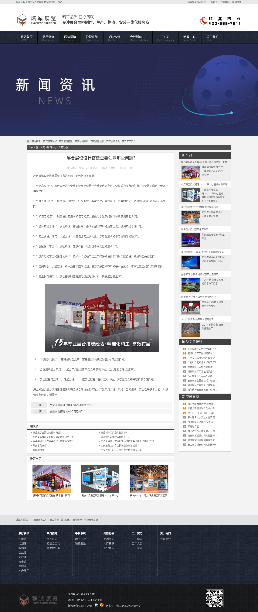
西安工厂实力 (129, 141)
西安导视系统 (81, 141)
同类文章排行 (192, 342)
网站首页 (27, 38)
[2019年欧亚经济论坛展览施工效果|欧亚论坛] (191, 269)
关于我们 (212, 38)
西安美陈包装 (97, 141)
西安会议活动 (113, 141)
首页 (42, 147)
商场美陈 (109, 539)
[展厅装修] (129, 90)
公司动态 (63, 147)
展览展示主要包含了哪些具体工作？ (206, 385)
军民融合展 (38, 450)
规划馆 (22, 543)
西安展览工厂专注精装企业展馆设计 (119, 445)
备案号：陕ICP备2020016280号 (123, 605)
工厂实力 (165, 38)
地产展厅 (24, 570)
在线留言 (213, 2)
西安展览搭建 (66, 141)
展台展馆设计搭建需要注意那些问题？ (207, 440)
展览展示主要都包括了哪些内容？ (205, 380)
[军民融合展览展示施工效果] (191, 246)
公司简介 (165, 539)
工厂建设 (137, 539)
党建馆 (22, 557)
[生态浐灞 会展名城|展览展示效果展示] (191, 291)
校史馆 (22, 561)
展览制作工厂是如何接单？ (114, 432)
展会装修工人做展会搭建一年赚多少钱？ (53, 441)
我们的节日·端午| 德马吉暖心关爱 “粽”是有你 (210, 413)
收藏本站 (224, 2)
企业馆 (22, 552)
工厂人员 (137, 543)
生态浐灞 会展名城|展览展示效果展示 (199, 274)
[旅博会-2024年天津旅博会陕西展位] (191, 314)
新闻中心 (190, 38)
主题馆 (22, 566)
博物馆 (22, 548)
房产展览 (52, 539)
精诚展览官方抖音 (197, 2)
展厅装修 (48, 38)
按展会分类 (53, 543)
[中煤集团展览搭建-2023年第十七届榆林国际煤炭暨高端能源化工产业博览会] (191, 201)
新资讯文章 (190, 397)
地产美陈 (109, 543)
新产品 (187, 155)
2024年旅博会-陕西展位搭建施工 (197, 319)
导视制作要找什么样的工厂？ (115, 437)
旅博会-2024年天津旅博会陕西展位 (198, 297)
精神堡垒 (80, 543)
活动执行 (65, 519)
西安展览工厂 (40, 519)
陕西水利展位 (39, 445)
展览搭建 (70, 38)
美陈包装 (114, 38)
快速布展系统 (91, 519)
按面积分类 (53, 548)
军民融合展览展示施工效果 (194, 229)
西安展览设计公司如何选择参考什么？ (71, 405)
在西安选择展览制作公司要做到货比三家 (53, 437)
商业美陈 (109, 548)
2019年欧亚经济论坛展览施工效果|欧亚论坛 (203, 252)
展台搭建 (54, 519)
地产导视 (80, 539)
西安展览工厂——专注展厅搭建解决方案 (121, 450)
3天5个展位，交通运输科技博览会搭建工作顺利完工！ (128, 441)
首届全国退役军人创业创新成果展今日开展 (209, 408)
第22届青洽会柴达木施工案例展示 (205, 417)
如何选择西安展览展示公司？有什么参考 (208, 389)
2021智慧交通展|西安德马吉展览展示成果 (208, 422)
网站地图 (236, 2)
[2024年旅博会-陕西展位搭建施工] (191, 336)
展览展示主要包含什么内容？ (47, 432)
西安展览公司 (36, 2)
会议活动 (139, 38)
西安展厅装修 (50, 141)
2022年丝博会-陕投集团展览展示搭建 (199, 207)
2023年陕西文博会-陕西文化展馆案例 (206, 404)
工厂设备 (137, 548)
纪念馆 (22, 539)
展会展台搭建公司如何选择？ (66, 411)
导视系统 (92, 38)
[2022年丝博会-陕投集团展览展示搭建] (191, 224)
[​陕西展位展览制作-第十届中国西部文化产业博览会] (191, 179)
